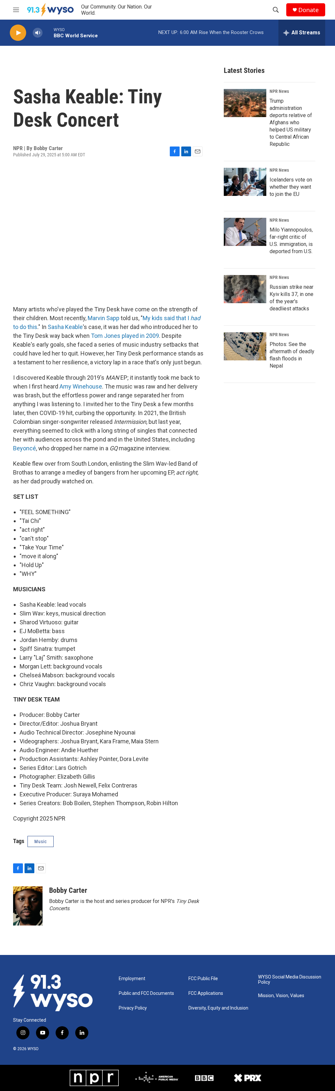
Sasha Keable (65, 326)
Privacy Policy (133, 1008)
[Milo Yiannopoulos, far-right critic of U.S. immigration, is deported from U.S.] (245, 232)
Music (40, 841)
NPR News (279, 91)
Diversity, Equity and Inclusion (218, 1008)
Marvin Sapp (103, 318)
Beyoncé (24, 448)
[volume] (37, 33)
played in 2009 (140, 335)
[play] (18, 33)
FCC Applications (205, 993)
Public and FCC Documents (146, 993)
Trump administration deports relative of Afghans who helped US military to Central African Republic (291, 122)
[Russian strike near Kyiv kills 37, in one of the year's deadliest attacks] (245, 289)
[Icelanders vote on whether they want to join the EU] (245, 182)
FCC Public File (203, 978)
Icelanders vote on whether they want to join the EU (291, 187)
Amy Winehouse (81, 386)
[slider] (48, 32)
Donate (308, 10)
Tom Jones (105, 335)
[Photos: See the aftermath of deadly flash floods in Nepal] (245, 346)
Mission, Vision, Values (281, 995)
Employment (132, 978)
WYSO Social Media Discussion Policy (289, 980)
